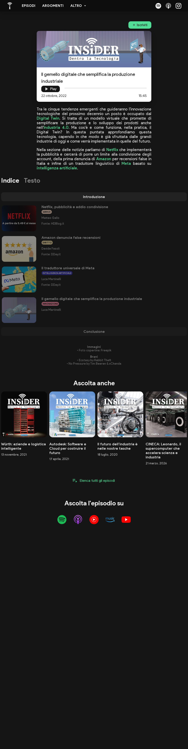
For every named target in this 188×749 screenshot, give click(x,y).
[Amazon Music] (110, 519)
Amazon (103, 159)
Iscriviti (142, 25)
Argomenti (53, 6)
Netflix (112, 149)
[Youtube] (126, 519)
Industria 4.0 (56, 127)
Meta (126, 163)
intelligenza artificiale (57, 168)
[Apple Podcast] (168, 5)
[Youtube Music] (94, 519)
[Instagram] (178, 5)
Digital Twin (48, 118)
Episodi (28, 6)
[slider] (64, 88)
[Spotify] (158, 5)
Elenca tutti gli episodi (97, 480)
